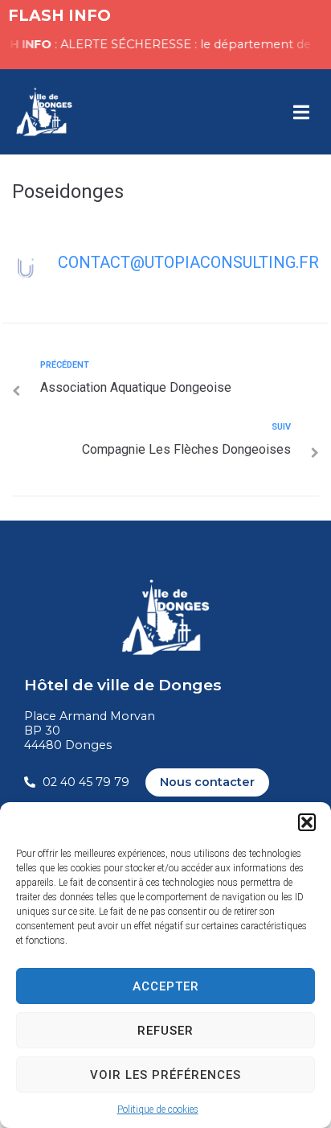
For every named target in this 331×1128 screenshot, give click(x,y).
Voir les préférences (165, 1075)
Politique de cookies (157, 1109)
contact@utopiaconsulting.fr (188, 262)
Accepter (166, 986)
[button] (307, 822)
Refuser (165, 1030)
